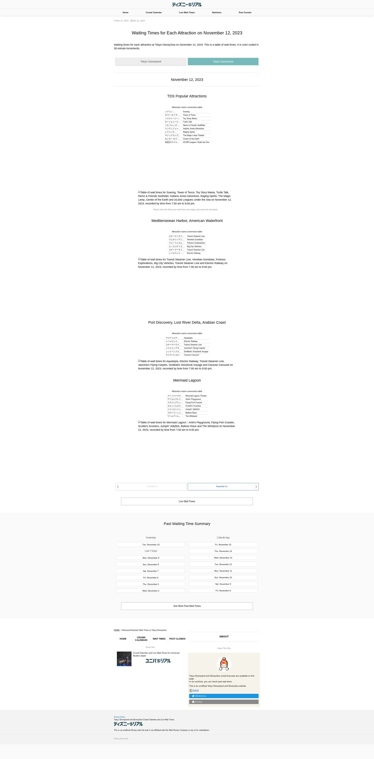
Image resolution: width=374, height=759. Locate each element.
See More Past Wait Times (187, 606)
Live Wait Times (187, 12)
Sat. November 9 (223, 584)
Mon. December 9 (151, 558)
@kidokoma (200, 696)
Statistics (216, 12)
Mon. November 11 (223, 571)
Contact (198, 702)
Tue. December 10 (151, 544)
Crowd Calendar (154, 12)
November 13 (221, 486)
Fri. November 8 (223, 590)
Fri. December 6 (150, 577)
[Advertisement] (187, 167)
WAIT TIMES (159, 639)
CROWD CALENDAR (141, 638)
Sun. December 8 (151, 564)
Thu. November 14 (223, 551)
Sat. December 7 (151, 571)
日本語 (196, 690)
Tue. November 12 (223, 564)
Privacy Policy (119, 717)
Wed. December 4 (150, 591)
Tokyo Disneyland (151, 61)
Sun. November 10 (223, 577)
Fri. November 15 (223, 544)
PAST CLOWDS (177, 639)
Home (125, 12)
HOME (123, 639)
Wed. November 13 (223, 558)
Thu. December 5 (151, 584)
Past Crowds (245, 12)
